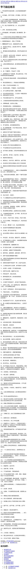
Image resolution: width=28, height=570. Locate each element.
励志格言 (6, 559)
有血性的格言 (7, 557)
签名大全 (6, 3)
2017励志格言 (7, 560)
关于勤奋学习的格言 (9, 551)
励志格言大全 (13, 542)
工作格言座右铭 (8, 552)
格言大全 (18, 1)
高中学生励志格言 (9, 555)
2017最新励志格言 (9, 563)
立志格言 (6, 554)
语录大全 (13, 1)
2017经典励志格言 (9, 562)
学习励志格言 (10, 541)
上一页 (2, 542)
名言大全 (8, 1)
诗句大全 (23, 1)
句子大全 (3, 1)
